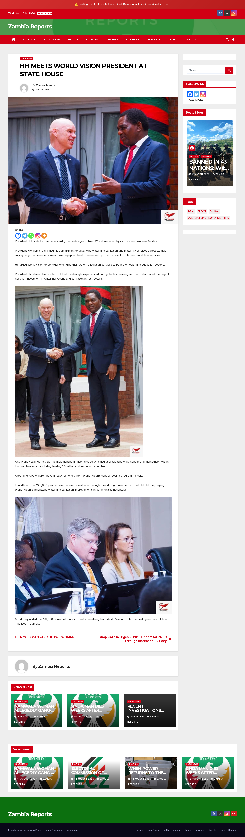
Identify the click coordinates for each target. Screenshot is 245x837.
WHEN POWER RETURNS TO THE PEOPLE (145, 772)
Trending (208, 156)
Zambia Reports (30, 26)
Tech (171, 39)
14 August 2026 (27, 779)
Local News (52, 39)
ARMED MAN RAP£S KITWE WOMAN (47, 637)
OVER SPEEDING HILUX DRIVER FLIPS (208, 217)
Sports (112, 39)
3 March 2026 (215, 174)
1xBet (191, 211)
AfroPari (214, 211)
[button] (227, 39)
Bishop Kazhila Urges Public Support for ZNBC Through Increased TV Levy (131, 639)
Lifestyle (153, 39)
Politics (29, 39)
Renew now (130, 4)
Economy (93, 39)
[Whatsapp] (31, 236)
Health (73, 39)
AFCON (202, 211)
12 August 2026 (84, 779)
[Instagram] (38, 236)
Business (132, 39)
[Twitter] (25, 236)
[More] (44, 236)
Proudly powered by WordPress (25, 830)
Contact (189, 39)
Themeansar (71, 830)
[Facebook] (18, 236)
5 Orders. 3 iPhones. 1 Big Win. (220, 168)
